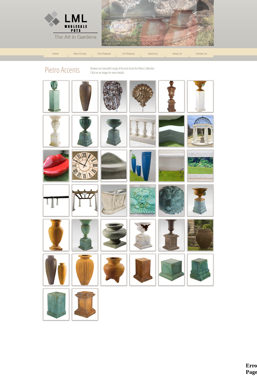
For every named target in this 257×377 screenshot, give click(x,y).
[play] (205, 43)
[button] (158, 23)
